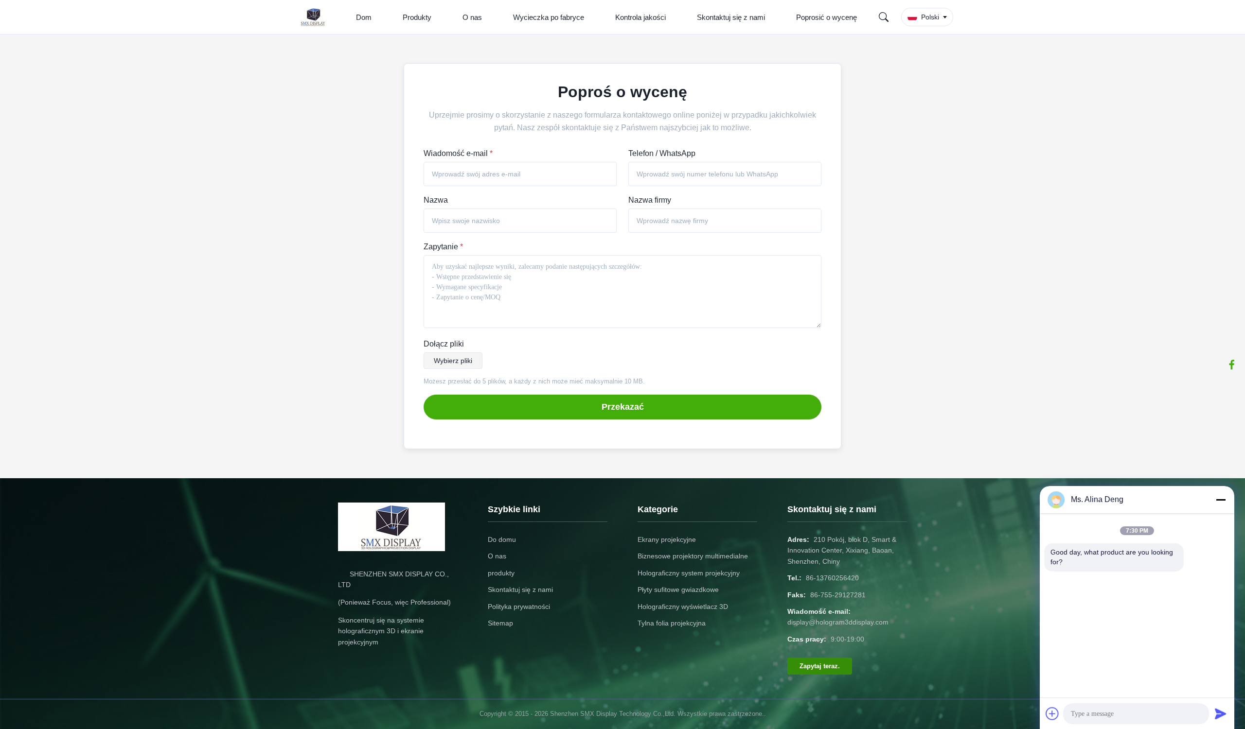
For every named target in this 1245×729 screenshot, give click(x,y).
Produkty (417, 17)
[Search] (883, 17)
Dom (364, 17)
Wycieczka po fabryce (548, 17)
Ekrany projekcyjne (667, 539)
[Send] (1220, 713)
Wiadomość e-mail (458, 153)
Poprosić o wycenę (826, 17)
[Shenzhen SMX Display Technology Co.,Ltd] (315, 17)
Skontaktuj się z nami (731, 17)
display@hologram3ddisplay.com (838, 622)
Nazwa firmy (649, 200)
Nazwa (436, 200)
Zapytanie (443, 247)
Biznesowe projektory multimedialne (693, 556)
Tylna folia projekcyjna (672, 623)
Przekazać (623, 407)
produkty (501, 573)
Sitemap (500, 623)
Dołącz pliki (444, 344)
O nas (472, 17)
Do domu (502, 539)
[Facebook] (1232, 364)
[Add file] (1052, 713)
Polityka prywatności (519, 606)
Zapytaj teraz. (820, 666)
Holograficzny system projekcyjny (689, 573)
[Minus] (1221, 499)
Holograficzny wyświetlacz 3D (683, 606)
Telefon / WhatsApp (661, 153)
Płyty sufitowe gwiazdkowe (678, 589)
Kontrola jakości (640, 17)
